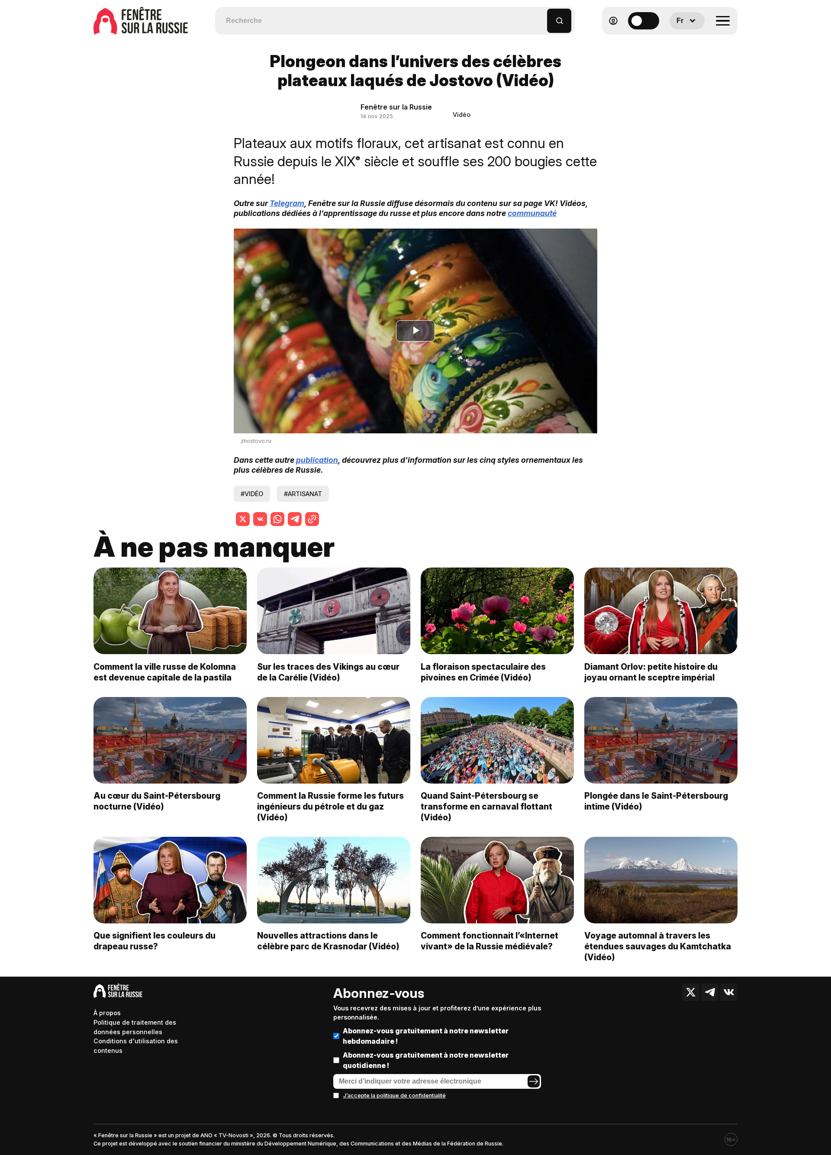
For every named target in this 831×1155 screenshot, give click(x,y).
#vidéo (252, 493)
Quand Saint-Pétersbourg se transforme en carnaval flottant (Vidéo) (486, 806)
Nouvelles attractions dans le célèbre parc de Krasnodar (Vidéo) (328, 941)
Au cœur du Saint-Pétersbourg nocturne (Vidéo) (156, 801)
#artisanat (303, 493)
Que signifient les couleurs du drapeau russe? (154, 941)
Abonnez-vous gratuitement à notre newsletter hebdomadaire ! (426, 1035)
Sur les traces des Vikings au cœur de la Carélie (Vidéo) (328, 672)
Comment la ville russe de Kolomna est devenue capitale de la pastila (164, 672)
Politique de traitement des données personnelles (134, 1027)
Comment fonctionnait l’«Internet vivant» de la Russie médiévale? (489, 941)
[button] (541, 16)
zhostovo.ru (256, 441)
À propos (107, 1012)
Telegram (287, 203)
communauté (532, 213)
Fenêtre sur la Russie (396, 107)
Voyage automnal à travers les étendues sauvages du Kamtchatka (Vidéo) (657, 946)
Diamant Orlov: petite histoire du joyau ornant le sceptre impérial (651, 672)
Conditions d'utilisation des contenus (135, 1045)
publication (317, 460)
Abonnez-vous (378, 993)
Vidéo (461, 114)
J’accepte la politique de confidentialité (394, 1095)
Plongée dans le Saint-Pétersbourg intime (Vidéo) (656, 801)
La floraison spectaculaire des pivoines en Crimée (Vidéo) (483, 672)
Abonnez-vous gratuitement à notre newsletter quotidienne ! (426, 1060)
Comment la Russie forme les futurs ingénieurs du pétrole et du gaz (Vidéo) (330, 806)
